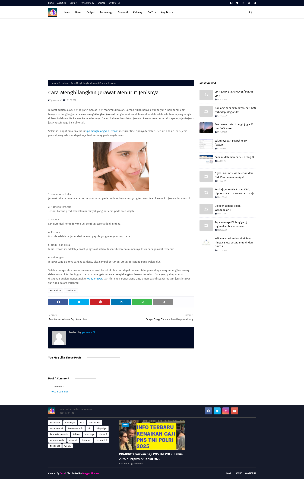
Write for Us (114, 3)
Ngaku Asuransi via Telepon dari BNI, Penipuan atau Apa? (234, 175)
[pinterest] (249, 3)
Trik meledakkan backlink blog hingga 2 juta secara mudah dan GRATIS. (234, 242)
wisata (67, 446)
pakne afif (56, 100)
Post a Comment (60, 391)
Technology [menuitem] (106, 12)
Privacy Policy (87, 3)
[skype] (254, 3)
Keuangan (70, 422)
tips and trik (101, 440)
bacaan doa (94, 422)
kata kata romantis (59, 434)
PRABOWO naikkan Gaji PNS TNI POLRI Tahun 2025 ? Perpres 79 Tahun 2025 (151, 456)
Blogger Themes (90, 473)
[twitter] (237, 3)
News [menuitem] (78, 12)
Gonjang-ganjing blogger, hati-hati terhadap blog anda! (235, 110)
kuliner (76, 434)
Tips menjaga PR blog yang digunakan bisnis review (231, 224)
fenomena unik (75, 428)
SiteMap (101, 3)
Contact (73, 3)
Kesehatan (71, 290)
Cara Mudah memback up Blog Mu (235, 157)
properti (73, 440)
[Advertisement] (152, 48)
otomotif (103, 434)
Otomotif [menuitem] (123, 12)
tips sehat (55, 446)
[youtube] (234, 410)
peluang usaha (57, 440)
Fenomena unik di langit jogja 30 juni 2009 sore (234, 126)
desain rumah (57, 428)
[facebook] (231, 3)
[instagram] (243, 3)
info (89, 428)
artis (82, 422)
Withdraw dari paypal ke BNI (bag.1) (231, 142)
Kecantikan (63, 83)
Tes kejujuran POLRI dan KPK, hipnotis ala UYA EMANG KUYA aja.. (235, 191)
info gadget (101, 428)
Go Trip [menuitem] (152, 12)
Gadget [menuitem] (91, 12)
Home (51, 3)
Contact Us (250, 473)
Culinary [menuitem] (137, 12)
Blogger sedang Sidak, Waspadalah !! (228, 207)
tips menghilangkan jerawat (102, 131)
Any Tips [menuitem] (165, 12)
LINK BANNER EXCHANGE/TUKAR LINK (234, 93)
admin (125, 463)
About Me (61, 3)
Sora (62, 473)
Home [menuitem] (67, 12)
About (239, 473)
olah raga (89, 434)
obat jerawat (94, 278)
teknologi (86, 440)
